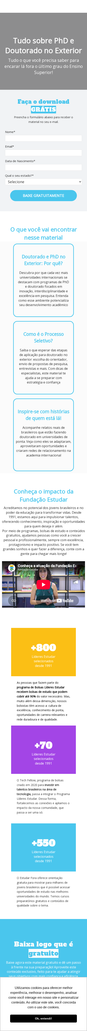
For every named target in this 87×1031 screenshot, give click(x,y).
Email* (9, 146)
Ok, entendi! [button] (43, 1018)
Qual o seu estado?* (19, 175)
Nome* (10, 132)
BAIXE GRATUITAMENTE (43, 195)
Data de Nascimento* (20, 161)
